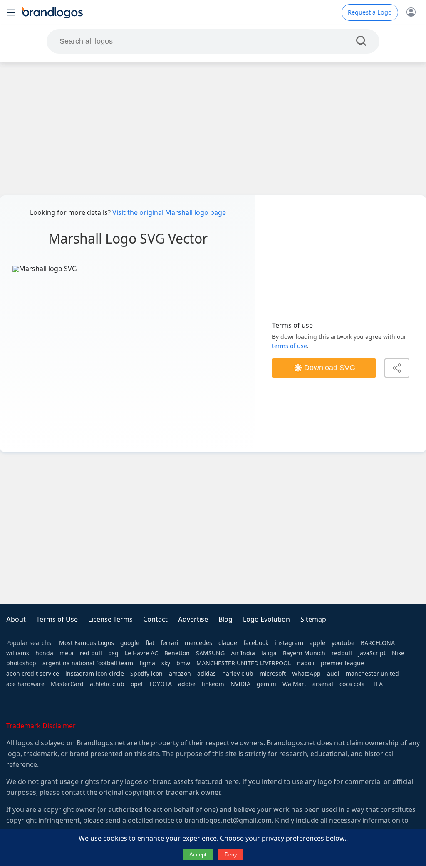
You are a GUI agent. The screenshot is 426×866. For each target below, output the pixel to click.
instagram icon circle (94, 673)
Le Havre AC (141, 653)
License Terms (110, 619)
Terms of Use (57, 619)
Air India (243, 653)
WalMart (294, 684)
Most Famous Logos (86, 643)
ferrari (169, 643)
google (129, 643)
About (16, 619)
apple (317, 643)
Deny (231, 854)
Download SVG (329, 367)
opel (137, 684)
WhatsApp (306, 673)
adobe (187, 684)
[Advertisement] (213, 128)
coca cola (352, 684)
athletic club (107, 684)
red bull (91, 653)
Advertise (193, 619)
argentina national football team (87, 663)
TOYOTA (160, 684)
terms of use (289, 346)
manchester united (372, 673)
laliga (269, 653)
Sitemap (313, 619)
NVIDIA (240, 684)
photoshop (21, 663)
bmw (183, 663)
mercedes (198, 643)
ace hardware (25, 684)
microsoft (273, 673)
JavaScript (372, 653)
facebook (255, 643)
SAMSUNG (210, 653)
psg (113, 653)
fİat (150, 643)
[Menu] (11, 12)
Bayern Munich (304, 653)
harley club (237, 673)
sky (165, 663)
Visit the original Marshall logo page (169, 212)
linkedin (213, 684)
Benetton (177, 653)
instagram (289, 643)
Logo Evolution (266, 619)
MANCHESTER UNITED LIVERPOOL (243, 663)
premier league (342, 663)
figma (147, 663)
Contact (155, 619)
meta (66, 653)
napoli (306, 663)
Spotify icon (146, 673)
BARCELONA (378, 643)
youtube (343, 643)
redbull (342, 653)
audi (333, 673)
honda (44, 653)
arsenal (322, 684)
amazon (180, 673)
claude (227, 643)
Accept (197, 854)
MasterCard (67, 684)
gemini (266, 684)
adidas (206, 673)
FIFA (377, 684)
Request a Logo (370, 12)
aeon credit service (32, 673)
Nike (398, 653)
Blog (225, 619)
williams (17, 653)
